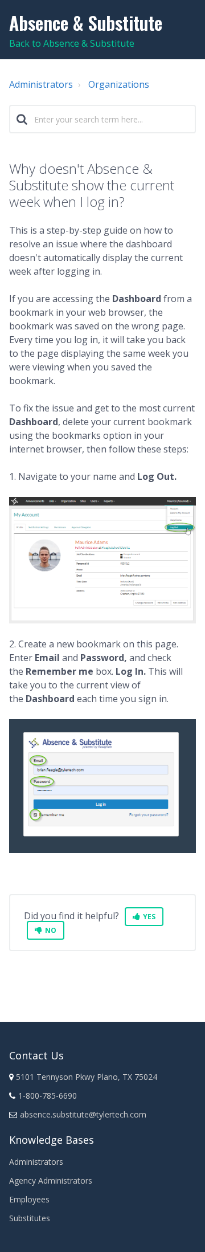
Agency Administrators (50, 1180)
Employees (29, 1199)
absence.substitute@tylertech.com (83, 1114)
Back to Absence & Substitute (71, 43)
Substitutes (29, 1218)
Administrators (41, 84)
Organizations (118, 84)
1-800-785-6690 (47, 1095)
